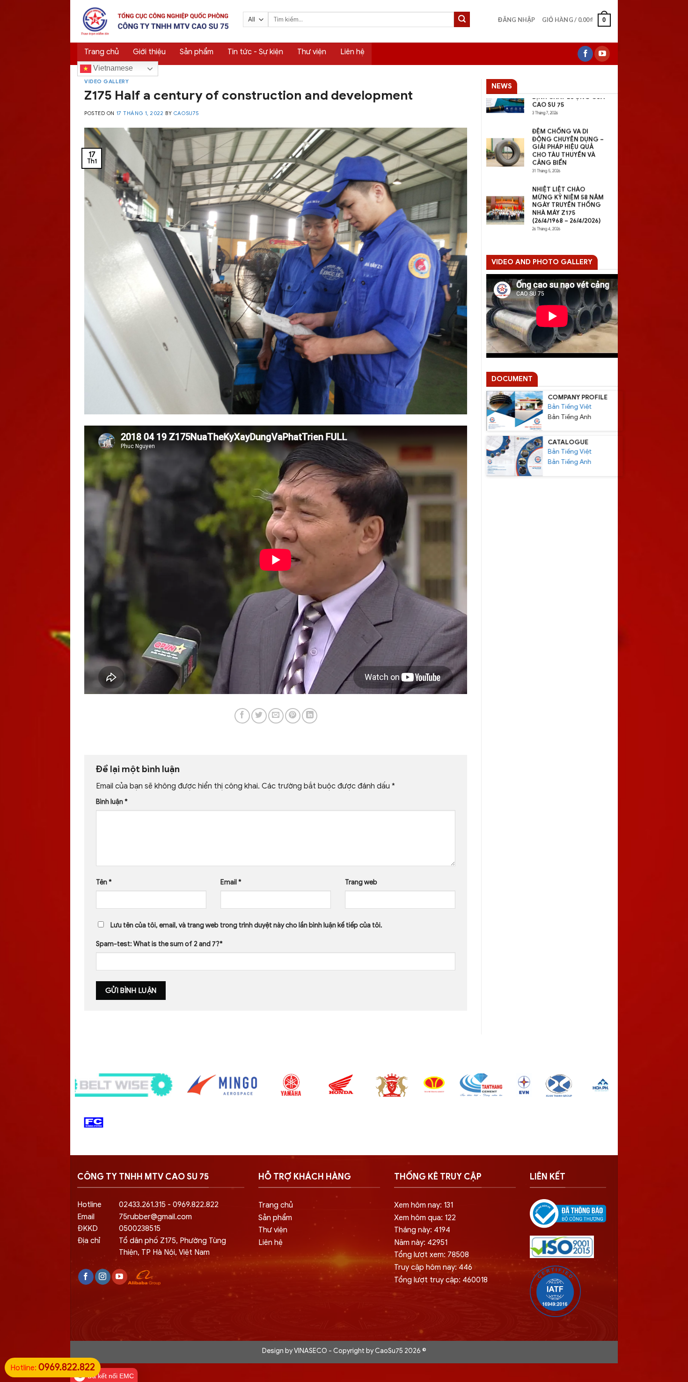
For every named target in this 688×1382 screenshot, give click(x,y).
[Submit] (462, 20)
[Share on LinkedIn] (309, 716)
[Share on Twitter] (259, 716)
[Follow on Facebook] (585, 54)
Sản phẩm (196, 52)
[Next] (616, 1090)
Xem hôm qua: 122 (425, 1218)
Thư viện (311, 52)
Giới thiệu (149, 52)
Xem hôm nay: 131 (423, 1205)
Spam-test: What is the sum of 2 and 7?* (159, 944)
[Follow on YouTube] (602, 54)
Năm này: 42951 (420, 1242)
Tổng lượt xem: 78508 (431, 1254)
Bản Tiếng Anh (569, 462)
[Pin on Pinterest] (292, 716)
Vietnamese (112, 68)
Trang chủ (101, 52)
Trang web (361, 882)
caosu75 (186, 113)
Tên (104, 882)
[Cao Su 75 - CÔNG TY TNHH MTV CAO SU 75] (153, 21)
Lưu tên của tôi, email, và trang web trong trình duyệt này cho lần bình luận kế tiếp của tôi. (246, 925)
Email (231, 882)
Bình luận (112, 801)
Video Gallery (106, 81)
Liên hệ (352, 52)
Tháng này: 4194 (422, 1230)
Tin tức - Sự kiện (255, 52)
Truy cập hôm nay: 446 (433, 1267)
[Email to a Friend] (276, 716)
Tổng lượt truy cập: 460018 (441, 1280)
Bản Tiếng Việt (570, 407)
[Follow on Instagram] (102, 1277)
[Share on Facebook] (242, 716)
